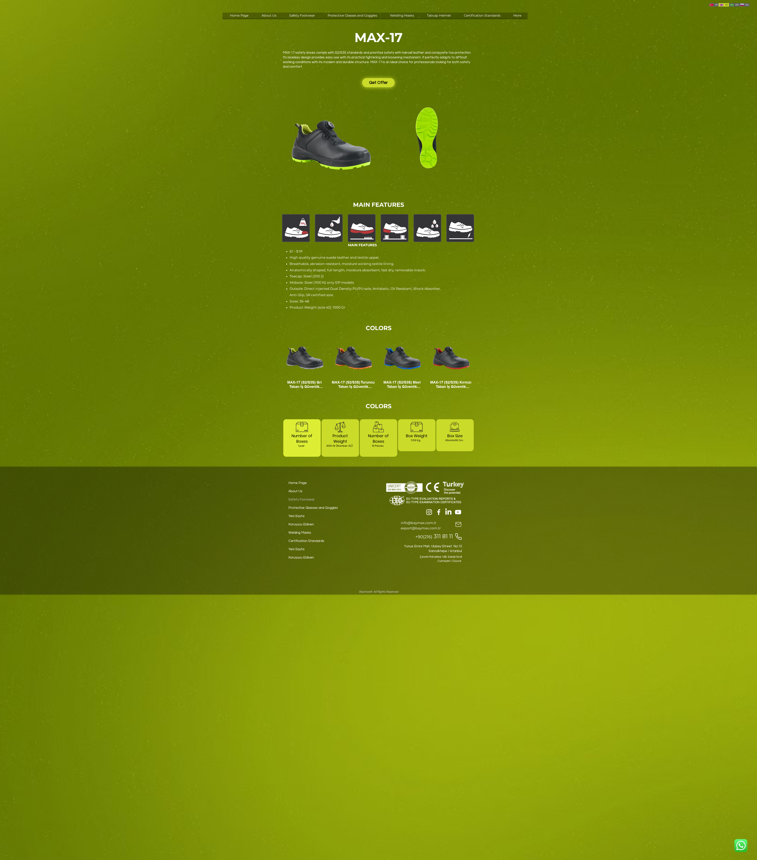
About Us (295, 491)
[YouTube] (458, 512)
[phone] (458, 536)
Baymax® (365, 591)
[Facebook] (439, 512)
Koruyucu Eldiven (301, 524)
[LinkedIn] (448, 512)
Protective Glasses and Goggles (312, 508)
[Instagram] (429, 512)
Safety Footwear (301, 499)
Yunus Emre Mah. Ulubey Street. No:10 (433, 546)
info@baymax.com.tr (418, 523)
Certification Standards (306, 541)
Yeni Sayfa (296, 516)
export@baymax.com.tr (421, 528)
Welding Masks (299, 532)
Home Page (297, 483)
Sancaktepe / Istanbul (445, 551)
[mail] (458, 524)
